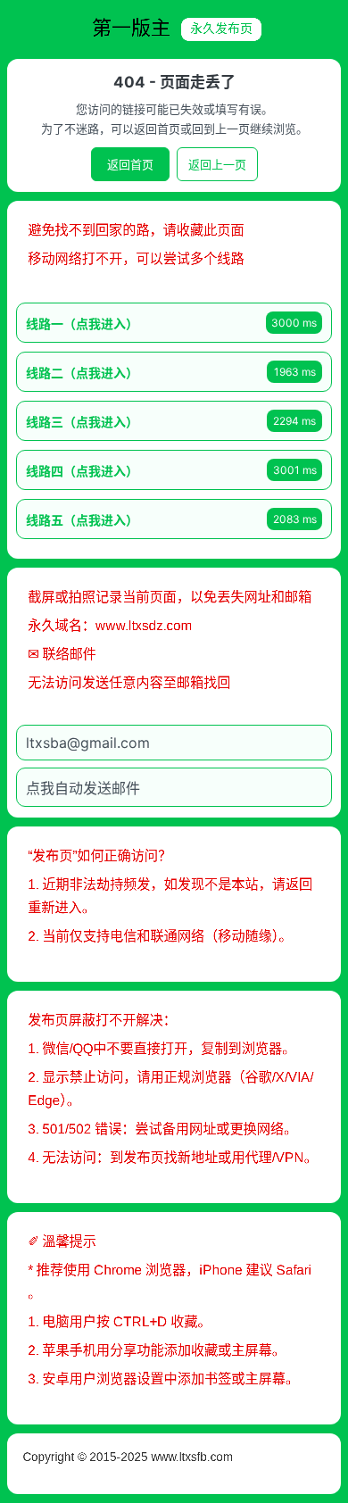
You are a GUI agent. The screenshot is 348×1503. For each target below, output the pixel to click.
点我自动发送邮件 (83, 788)
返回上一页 (217, 164)
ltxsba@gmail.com (88, 743)
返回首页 (130, 164)
